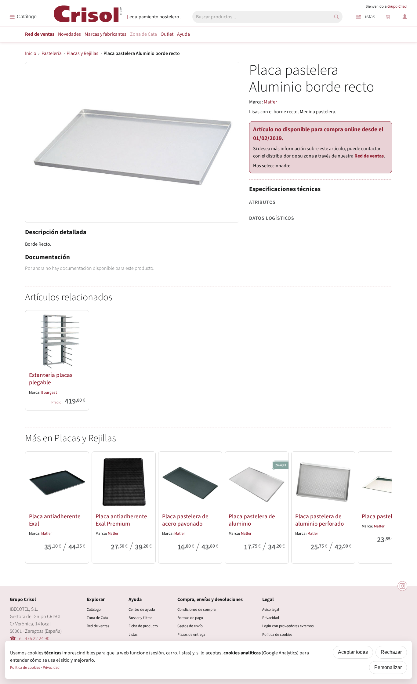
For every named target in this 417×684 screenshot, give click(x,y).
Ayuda (183, 34)
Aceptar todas (353, 652)
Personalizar (388, 667)
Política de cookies (277, 634)
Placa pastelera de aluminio (252, 520)
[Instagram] (402, 586)
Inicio (30, 53)
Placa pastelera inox (387, 516)
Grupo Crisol (397, 6)
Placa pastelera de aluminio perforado (319, 520)
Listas (368, 16)
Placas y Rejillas (82, 53)
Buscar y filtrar (140, 618)
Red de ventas (39, 34)
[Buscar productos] (336, 16)
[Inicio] (88, 16)
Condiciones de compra (196, 609)
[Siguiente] (384, 506)
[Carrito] (387, 16)
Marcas (105, 34)
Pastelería (52, 53)
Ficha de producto (143, 626)
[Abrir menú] (23, 16)
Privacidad (270, 618)
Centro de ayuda (142, 609)
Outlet (167, 34)
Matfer (270, 102)
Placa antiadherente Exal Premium (121, 520)
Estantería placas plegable (50, 379)
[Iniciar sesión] (404, 16)
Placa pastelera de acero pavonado (185, 520)
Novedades (69, 34)
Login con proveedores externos (288, 626)
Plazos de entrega (191, 634)
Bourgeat (49, 392)
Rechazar (391, 652)
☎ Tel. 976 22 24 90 (29, 638)
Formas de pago (190, 618)
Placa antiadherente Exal (55, 520)
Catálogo (94, 609)
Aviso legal (270, 609)
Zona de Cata (143, 34)
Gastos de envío (190, 626)
